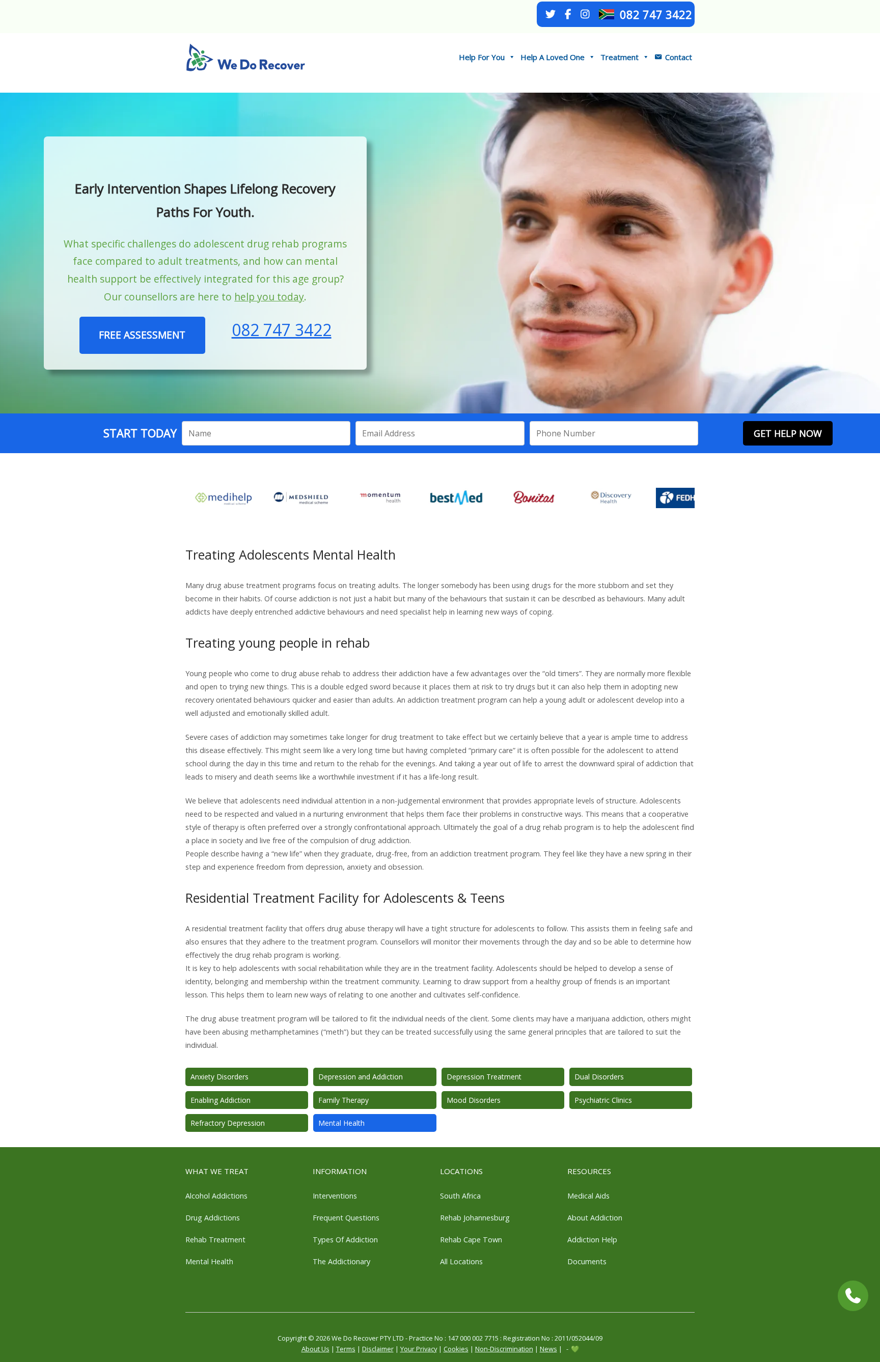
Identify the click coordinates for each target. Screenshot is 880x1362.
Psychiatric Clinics (603, 1100)
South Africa (460, 1196)
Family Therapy (343, 1100)
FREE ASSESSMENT (142, 335)
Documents (587, 1261)
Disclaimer (378, 1348)
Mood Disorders (474, 1100)
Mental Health (341, 1123)
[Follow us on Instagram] (585, 14)
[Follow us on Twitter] (550, 14)
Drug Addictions (212, 1217)
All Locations (461, 1261)
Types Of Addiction (345, 1239)
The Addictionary (341, 1261)
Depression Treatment (484, 1076)
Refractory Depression (227, 1123)
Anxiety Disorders (219, 1076)
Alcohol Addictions (216, 1196)
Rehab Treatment (215, 1239)
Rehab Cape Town (471, 1239)
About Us (315, 1348)
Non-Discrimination (504, 1348)
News (548, 1348)
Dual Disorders (599, 1076)
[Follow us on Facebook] (568, 14)
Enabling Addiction (220, 1100)
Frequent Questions (346, 1217)
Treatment (619, 57)
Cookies (456, 1348)
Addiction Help (592, 1239)
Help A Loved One (552, 57)
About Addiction (594, 1217)
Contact (678, 57)
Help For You (482, 57)
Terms (345, 1348)
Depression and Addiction (360, 1076)
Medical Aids (588, 1196)
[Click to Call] (853, 1296)
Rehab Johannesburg (475, 1217)
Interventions (335, 1196)
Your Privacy (418, 1348)
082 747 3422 (656, 14)
